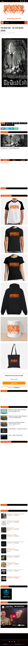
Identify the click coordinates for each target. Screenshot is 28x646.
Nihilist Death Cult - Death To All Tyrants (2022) (15, 569)
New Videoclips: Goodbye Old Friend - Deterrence (15, 541)
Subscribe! (14, 383)
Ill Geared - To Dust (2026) (11, 562)
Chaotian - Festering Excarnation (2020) (13, 555)
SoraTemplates (11, 644)
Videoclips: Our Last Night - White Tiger (14, 576)
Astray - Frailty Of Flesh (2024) (15, 435)
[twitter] (22, 1)
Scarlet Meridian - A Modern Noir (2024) (17, 428)
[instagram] (26, 1)
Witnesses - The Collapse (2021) (12, 534)
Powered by (10, 387)
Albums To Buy (8, 123)
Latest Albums (23, 123)
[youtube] (24, 1)
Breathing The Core (14, 18)
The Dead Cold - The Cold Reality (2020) (10, 148)
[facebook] (21, 1)
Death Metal (16, 123)
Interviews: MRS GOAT (10, 527)
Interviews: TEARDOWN (11, 548)
